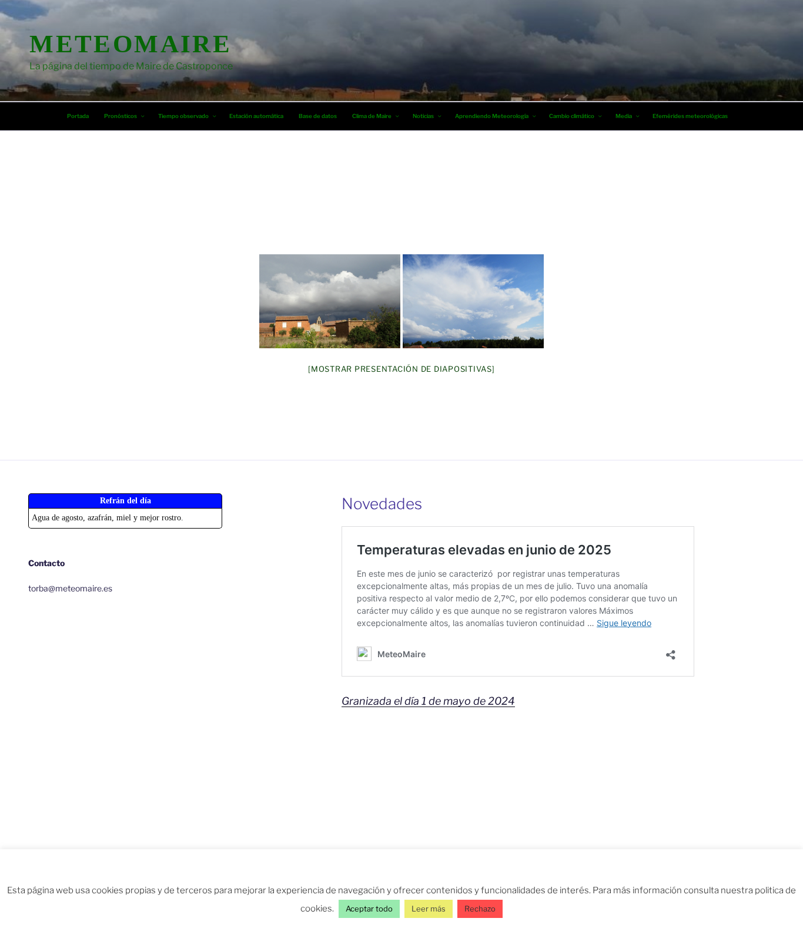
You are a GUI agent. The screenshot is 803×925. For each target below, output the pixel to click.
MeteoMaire (130, 44)
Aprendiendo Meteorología (491, 116)
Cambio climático (571, 116)
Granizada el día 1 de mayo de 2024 (428, 701)
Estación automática (256, 116)
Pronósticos (120, 116)
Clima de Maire (372, 116)
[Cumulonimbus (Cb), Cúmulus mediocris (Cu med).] (329, 301)
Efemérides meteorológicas (690, 116)
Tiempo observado (183, 116)
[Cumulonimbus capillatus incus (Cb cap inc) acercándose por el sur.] (473, 301)
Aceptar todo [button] (369, 908)
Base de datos (318, 116)
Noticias (423, 116)
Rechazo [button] (480, 908)
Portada (78, 116)
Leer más (428, 908)
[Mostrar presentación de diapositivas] (401, 369)
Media (623, 116)
